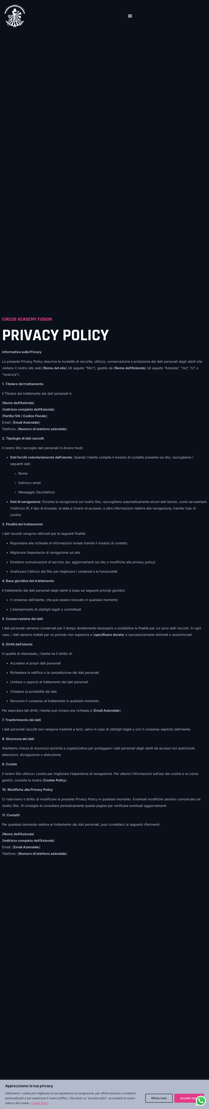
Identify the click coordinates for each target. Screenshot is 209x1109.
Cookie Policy (40, 1103)
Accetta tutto (189, 1098)
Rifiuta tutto (159, 1098)
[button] (130, 16)
